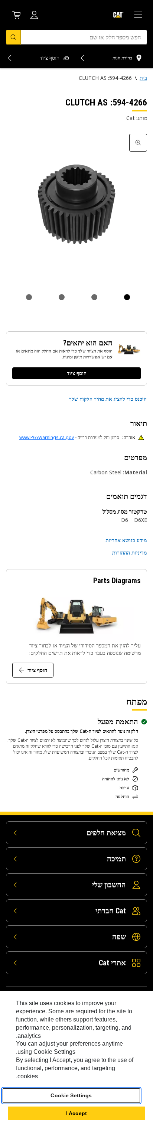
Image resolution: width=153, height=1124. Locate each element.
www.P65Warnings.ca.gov (46, 437)
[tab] (127, 297)
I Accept (76, 1113)
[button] (108, 399)
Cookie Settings (71, 1095)
